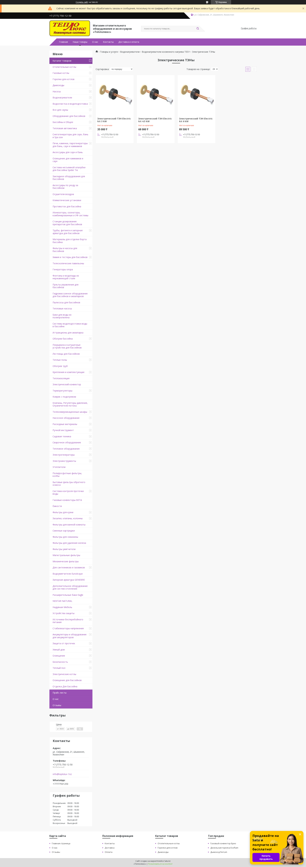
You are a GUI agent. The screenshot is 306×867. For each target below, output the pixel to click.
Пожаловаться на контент (160, 864)
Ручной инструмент (63, 430)
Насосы (57, 91)
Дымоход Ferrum (218, 852)
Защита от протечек (64, 643)
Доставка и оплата (128, 42)
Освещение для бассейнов (67, 680)
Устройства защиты (63, 613)
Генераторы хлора (63, 269)
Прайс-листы (59, 692)
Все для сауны (60, 109)
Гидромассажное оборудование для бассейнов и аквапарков (70, 295)
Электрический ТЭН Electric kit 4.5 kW (155, 120)
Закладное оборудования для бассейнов (69, 178)
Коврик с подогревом (64, 396)
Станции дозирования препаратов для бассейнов (67, 223)
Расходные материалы (65, 424)
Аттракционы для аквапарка (68, 332)
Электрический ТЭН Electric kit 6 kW (196, 120)
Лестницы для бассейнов (66, 353)
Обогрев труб (60, 366)
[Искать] (197, 29)
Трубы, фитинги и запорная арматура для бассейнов (68, 232)
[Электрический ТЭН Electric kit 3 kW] (115, 95)
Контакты (108, 42)
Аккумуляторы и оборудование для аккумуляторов (70, 636)
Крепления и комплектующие (68, 372)
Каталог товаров (62, 60)
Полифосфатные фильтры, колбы (67, 475)
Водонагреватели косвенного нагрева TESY (166, 51)
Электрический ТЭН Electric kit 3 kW (114, 120)
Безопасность (60, 661)
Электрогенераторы (64, 454)
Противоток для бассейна (67, 206)
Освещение (59, 655)
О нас (95, 42)
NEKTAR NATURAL (62, 600)
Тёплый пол (59, 667)
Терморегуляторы (62, 390)
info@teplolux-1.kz (62, 774)
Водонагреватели (62, 97)
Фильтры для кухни (63, 512)
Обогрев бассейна (63, 338)
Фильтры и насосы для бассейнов (65, 250)
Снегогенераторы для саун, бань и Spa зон (70, 136)
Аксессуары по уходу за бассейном (65, 187)
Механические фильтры (66, 561)
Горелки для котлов (63, 79)
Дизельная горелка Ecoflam (224, 847)
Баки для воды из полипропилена (62, 316)
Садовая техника (62, 436)
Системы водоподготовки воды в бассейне (70, 325)
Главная (63, 42)
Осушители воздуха (63, 194)
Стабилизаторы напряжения (68, 628)
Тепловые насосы (62, 308)
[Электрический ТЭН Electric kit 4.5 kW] (156, 95)
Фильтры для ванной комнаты (69, 524)
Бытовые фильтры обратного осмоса (69, 484)
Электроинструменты (64, 460)
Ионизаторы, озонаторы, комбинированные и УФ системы (70, 214)
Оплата (108, 852)
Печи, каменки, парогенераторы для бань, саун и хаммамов (70, 145)
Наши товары (80, 42)
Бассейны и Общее (63, 122)
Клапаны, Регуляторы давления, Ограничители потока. (70, 404)
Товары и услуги (109, 51)
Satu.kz (167, 861)
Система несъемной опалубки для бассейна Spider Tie (69, 169)
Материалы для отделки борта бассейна (70, 241)
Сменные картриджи (64, 530)
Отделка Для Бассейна (65, 686)
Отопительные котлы (64, 66)
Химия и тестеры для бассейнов (70, 257)
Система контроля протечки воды (68, 492)
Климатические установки (67, 200)
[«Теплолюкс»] (69, 28)
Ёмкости (57, 506)
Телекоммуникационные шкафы (70, 411)
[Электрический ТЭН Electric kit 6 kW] (196, 95)
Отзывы (57, 705)
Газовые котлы (61, 72)
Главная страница (61, 843)
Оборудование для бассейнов (69, 116)
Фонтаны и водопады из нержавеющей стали (66, 277)
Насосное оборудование (66, 417)
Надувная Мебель (62, 607)
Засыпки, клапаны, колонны (68, 518)
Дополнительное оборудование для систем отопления (70, 587)
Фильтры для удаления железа (69, 542)
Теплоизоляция (61, 378)
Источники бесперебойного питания (68, 621)
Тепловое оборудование (66, 448)
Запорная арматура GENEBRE (69, 579)
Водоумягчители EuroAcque (68, 573)
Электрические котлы (64, 674)
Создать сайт (82, 2)
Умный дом (59, 649)
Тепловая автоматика (65, 128)
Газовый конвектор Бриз (223, 843)
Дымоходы (58, 85)
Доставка (109, 847)
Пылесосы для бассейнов (66, 302)
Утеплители (59, 467)
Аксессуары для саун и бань (68, 152)
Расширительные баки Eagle (68, 594)
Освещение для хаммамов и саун (68, 160)
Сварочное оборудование (67, 442)
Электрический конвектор (67, 384)
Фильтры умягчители (64, 549)
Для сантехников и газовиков (69, 567)
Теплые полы (60, 359)
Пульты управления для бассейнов (65, 286)
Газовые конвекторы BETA (67, 500)
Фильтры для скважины (65, 536)
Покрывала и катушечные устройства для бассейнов (67, 346)
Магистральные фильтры (66, 555)
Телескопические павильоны (68, 263)
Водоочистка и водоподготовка (70, 103)
